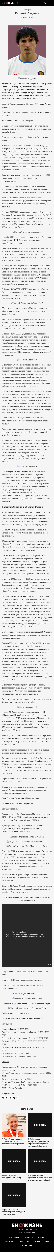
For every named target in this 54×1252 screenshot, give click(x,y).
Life (47, 1241)
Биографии (27, 10)
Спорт (37, 1241)
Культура (24, 1241)
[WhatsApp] (17, 1097)
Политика (10, 1241)
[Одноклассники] (6, 1097)
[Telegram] (10, 1097)
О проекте (27, 1245)
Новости (28, 1237)
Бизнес (41, 1237)
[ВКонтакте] (3, 1097)
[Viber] (13, 1097)
